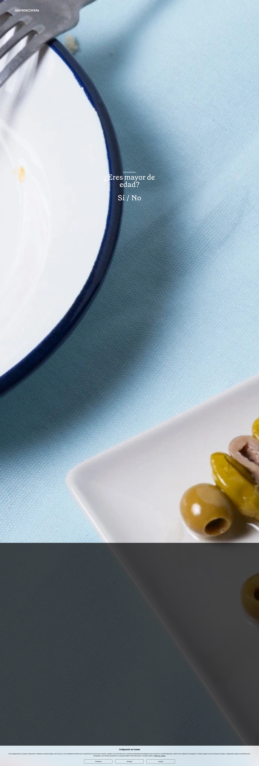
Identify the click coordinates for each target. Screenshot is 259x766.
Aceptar (160, 761)
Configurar (98, 761)
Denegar (129, 761)
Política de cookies (160, 756)
